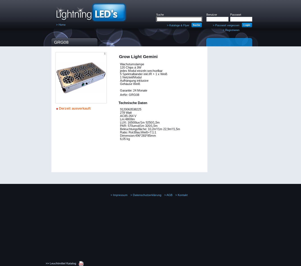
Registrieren (231, 30)
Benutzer (211, 14)
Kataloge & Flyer (178, 25)
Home (61, 24)
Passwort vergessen (226, 25)
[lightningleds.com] (87, 19)
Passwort (235, 14)
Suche (160, 14)
